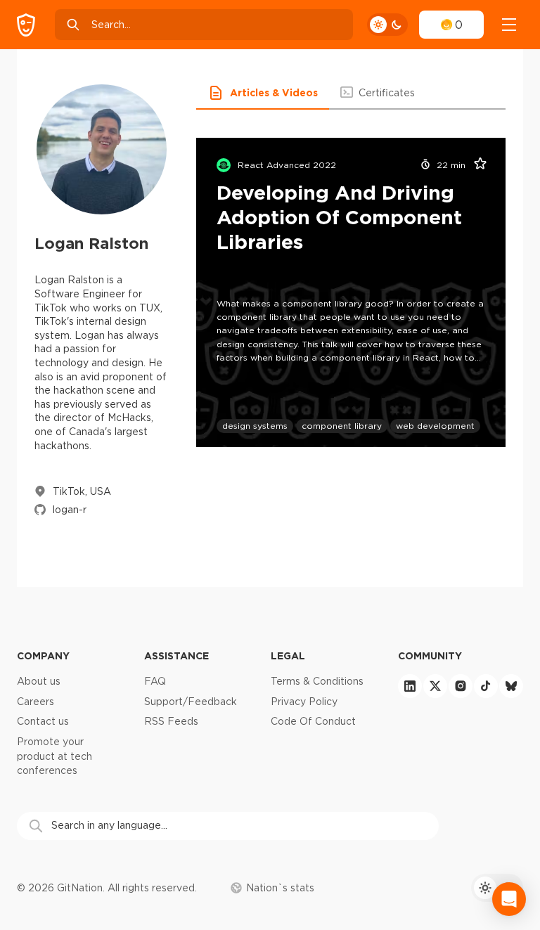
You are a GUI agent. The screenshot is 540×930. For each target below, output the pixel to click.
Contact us (43, 721)
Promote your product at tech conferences (54, 756)
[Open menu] (509, 24)
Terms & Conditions (317, 681)
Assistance (176, 655)
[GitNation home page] (26, 25)
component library (342, 425)
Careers (35, 701)
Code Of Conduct (313, 721)
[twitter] (435, 686)
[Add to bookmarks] (475, 165)
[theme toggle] (387, 24)
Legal (288, 655)
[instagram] (460, 686)
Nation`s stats (280, 887)
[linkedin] (410, 686)
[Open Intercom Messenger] (509, 899)
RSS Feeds (171, 721)
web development (435, 425)
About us (38, 681)
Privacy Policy (304, 701)
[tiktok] (486, 686)
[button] (262, 92)
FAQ (155, 681)
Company (43, 655)
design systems (255, 425)
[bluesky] (511, 686)
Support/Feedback (190, 701)
